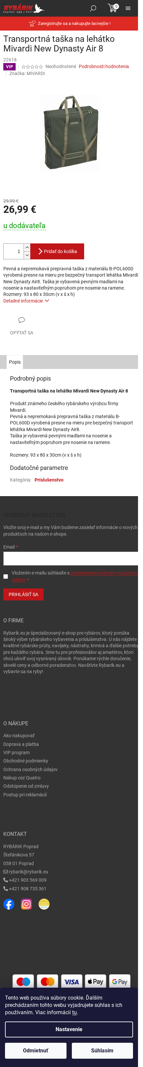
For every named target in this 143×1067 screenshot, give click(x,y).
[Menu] (128, 8)
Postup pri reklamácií (25, 794)
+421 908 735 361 (28, 888)
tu (74, 1012)
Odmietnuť (35, 1050)
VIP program (16, 752)
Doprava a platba (21, 744)
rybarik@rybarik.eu (28, 871)
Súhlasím (102, 1050)
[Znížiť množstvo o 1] (27, 255)
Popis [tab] (15, 362)
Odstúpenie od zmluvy (26, 786)
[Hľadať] (93, 8)
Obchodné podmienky (25, 760)
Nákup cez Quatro (22, 777)
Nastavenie (69, 1029)
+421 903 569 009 (28, 880)
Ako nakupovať (19, 735)
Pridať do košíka (60, 251)
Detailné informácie (23, 301)
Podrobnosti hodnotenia (104, 66)
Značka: (27, 73)
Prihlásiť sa (23, 594)
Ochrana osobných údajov (30, 769)
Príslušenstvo (49, 480)
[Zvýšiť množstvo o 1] (27, 247)
